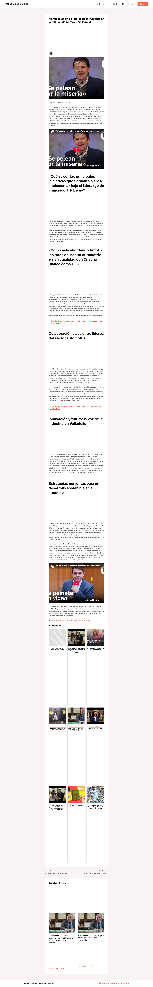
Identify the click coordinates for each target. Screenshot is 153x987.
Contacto (131, 4)
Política (63, 968)
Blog (123, 4)
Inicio (99, 4)
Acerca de (106, 4)
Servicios (116, 4)
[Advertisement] (76, 38)
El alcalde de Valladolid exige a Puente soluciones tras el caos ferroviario (91, 937)
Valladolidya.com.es (16, 4)
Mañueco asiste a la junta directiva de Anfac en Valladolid (73, 620)
